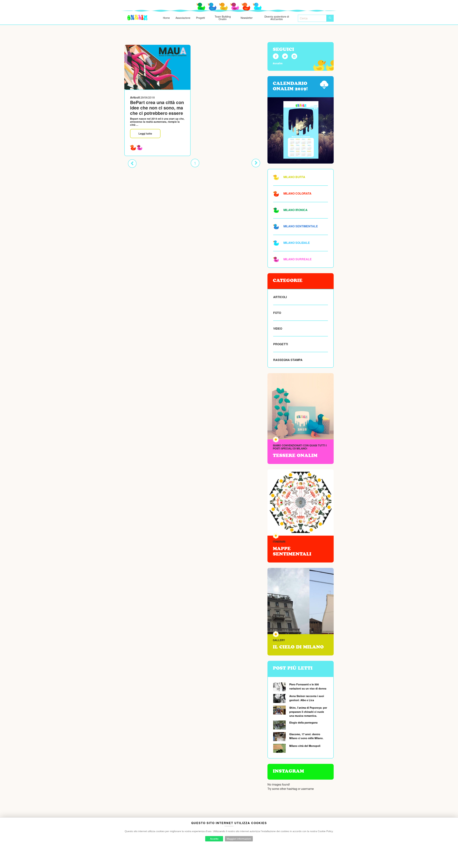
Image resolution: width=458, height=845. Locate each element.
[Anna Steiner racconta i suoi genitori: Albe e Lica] (280, 698)
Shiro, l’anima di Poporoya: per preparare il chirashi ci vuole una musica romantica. (308, 711)
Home (166, 18)
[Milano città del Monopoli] (280, 748)
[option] (300, 601)
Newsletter (247, 18)
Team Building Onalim (223, 18)
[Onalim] (137, 18)
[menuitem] (137, 18)
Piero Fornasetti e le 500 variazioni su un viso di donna (307, 686)
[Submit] (330, 18)
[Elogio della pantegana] (280, 724)
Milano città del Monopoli (304, 746)
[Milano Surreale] (139, 147)
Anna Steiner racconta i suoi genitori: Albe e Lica (306, 698)
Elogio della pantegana (303, 722)
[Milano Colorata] (133, 147)
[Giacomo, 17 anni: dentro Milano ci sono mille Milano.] (280, 736)
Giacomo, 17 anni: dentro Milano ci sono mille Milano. (306, 736)
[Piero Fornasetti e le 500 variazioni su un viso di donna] (280, 686)
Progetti (200, 18)
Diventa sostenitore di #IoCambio (276, 18)
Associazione (183, 18)
